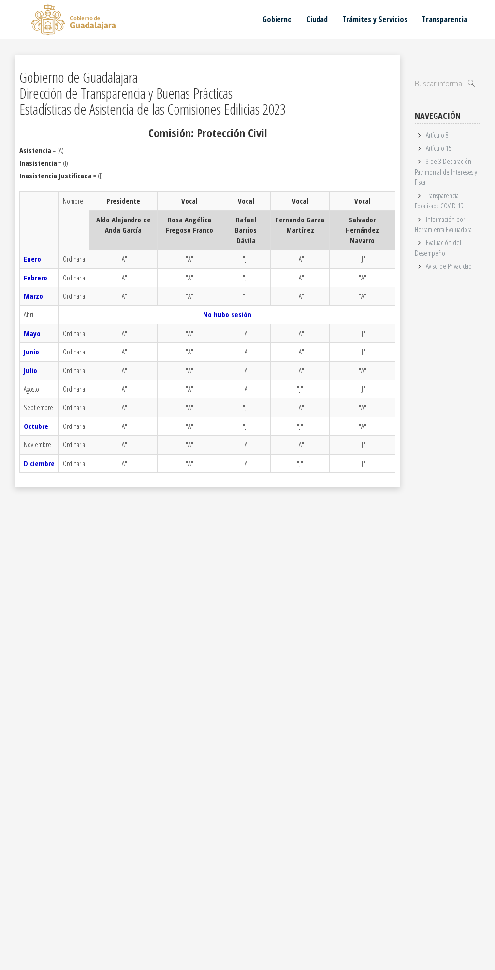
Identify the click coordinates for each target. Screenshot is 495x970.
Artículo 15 (438, 148)
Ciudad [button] (317, 19)
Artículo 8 (437, 135)
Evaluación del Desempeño (438, 247)
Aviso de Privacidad (449, 266)
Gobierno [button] (277, 19)
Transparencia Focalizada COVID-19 (439, 200)
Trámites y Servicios (375, 19)
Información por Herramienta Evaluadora (443, 224)
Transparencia (444, 19)
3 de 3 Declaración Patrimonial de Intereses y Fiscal (446, 171)
